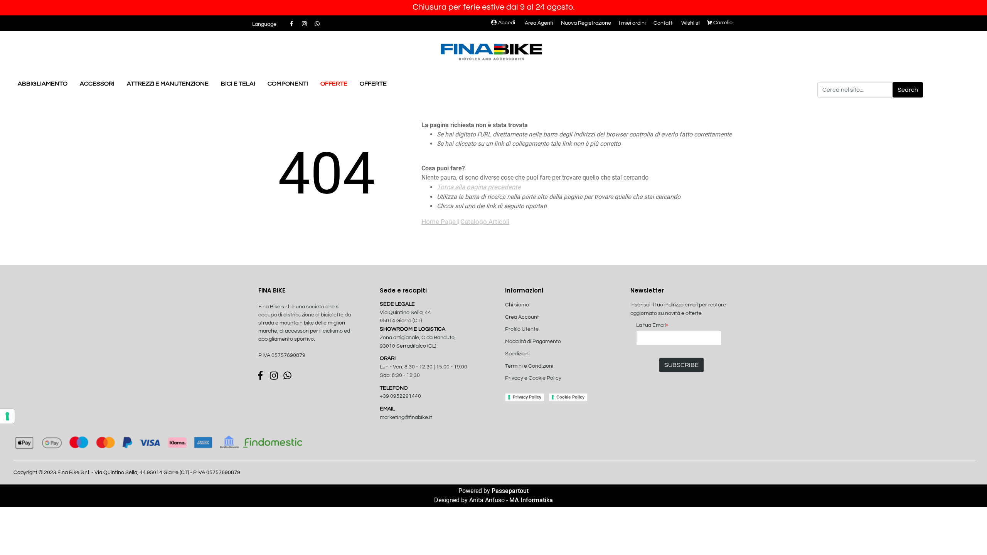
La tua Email (652, 326)
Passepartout (510, 490)
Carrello (723, 22)
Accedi (506, 22)
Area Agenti (539, 23)
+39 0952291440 (400, 396)
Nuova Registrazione (586, 23)
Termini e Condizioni (529, 366)
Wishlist (690, 23)
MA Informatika (531, 500)
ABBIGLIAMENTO (42, 84)
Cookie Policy (570, 397)
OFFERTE (333, 84)
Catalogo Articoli (484, 221)
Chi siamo (517, 305)
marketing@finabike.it (406, 417)
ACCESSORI (97, 84)
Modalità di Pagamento (533, 341)
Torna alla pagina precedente (479, 187)
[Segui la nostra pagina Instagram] (304, 24)
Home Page (439, 221)
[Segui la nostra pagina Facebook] (292, 24)
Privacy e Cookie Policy (533, 378)
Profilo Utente (522, 329)
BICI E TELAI (238, 84)
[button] (908, 90)
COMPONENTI (288, 84)
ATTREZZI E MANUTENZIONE (168, 84)
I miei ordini (632, 23)
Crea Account (522, 317)
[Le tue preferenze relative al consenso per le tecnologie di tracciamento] (7, 416)
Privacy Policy (527, 397)
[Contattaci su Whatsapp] (317, 24)
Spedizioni (517, 354)
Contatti (664, 23)
